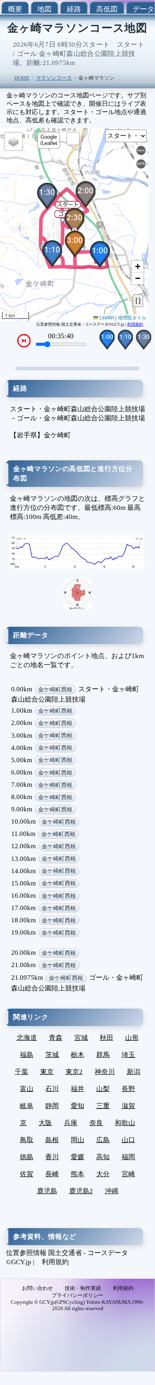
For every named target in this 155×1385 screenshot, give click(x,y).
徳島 (26, 1157)
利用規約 (135, 324)
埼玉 (128, 1055)
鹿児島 (47, 1191)
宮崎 (128, 1174)
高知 (103, 1157)
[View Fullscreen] (73, 139)
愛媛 (77, 1157)
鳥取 (26, 1140)
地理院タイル (132, 317)
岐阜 (26, 1106)
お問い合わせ (37, 1288)
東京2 (74, 1072)
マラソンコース (54, 78)
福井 (77, 1089)
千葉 (21, 1072)
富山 (26, 1089)
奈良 (96, 1123)
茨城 (52, 1055)
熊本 (77, 1174)
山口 (128, 1140)
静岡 (52, 1106)
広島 (103, 1140)
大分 (103, 1174)
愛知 (77, 1106)
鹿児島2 (81, 1191)
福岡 (128, 1157)
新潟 (133, 1072)
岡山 (77, 1140)
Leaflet (106, 317)
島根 (52, 1140)
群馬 (103, 1055)
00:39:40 (61, 336)
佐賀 (26, 1174)
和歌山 (125, 1123)
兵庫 (71, 1123)
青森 (55, 1038)
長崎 (52, 1174)
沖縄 (111, 1191)
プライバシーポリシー (77, 1295)
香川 (52, 1157)
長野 (128, 1089)
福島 (26, 1055)
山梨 (103, 1089)
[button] (67, 217)
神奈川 (105, 1072)
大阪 (45, 1123)
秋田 (106, 1038)
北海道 (27, 1038)
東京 (47, 1072)
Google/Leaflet (48, 140)
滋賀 (128, 1106)
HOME (21, 78)
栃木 (77, 1055)
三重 (103, 1106)
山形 (132, 1038)
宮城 (81, 1038)
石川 (52, 1089)
